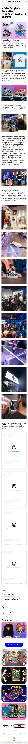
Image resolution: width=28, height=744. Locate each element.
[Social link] (4, 734)
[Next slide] (25, 123)
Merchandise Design (10, 599)
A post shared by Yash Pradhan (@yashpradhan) (14, 544)
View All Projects (14, 644)
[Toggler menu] (2, 1)
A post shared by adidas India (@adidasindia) (14, 467)
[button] (25, 1)
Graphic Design (8, 595)
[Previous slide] (2, 123)
